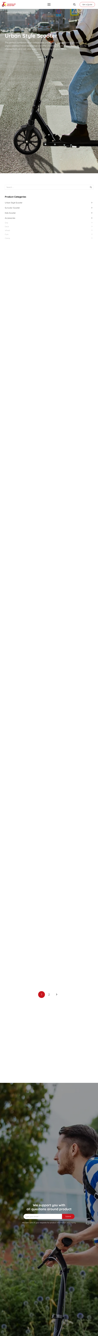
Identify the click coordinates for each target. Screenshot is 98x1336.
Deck (7, 226)
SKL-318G (55, 985)
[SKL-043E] (72, 418)
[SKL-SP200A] (26, 359)
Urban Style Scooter (13, 202)
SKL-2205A (10, 446)
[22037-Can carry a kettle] (72, 538)
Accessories (10, 218)
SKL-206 (9, 985)
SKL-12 (8, 566)
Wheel (7, 230)
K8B (53, 776)
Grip (6, 223)
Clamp (7, 238)
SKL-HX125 (56, 386)
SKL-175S (9, 776)
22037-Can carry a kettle (63, 566)
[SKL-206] (26, 883)
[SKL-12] (26, 538)
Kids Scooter (10, 213)
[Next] (56, 994)
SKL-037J (9, 506)
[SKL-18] (72, 478)
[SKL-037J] (26, 478)
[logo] (9, 4)
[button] (49, 4)
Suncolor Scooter (12, 208)
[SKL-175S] (26, 673)
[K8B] (72, 673)
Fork (6, 234)
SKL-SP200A (11, 386)
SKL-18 (54, 506)
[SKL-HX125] (72, 359)
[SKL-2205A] (26, 418)
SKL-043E (55, 446)
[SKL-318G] (72, 883)
